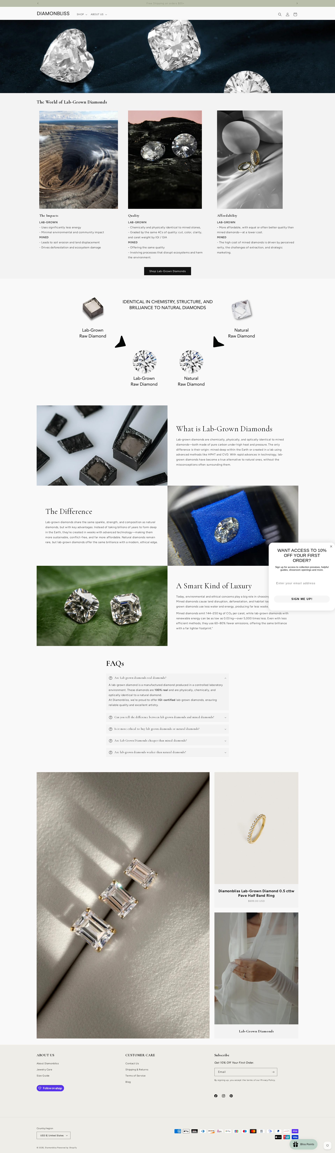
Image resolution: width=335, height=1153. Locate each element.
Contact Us (132, 1063)
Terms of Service (135, 1075)
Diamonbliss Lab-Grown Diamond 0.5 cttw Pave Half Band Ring (256, 893)
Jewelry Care (44, 1069)
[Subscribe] (273, 1072)
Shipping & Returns (136, 1069)
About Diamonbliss (48, 1063)
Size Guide (43, 1075)
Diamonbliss (51, 1148)
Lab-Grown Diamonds (256, 1031)
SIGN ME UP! (301, 599)
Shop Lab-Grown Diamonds (167, 271)
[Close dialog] (331, 546)
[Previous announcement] (38, 3)
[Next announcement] (297, 3)
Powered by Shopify (67, 1148)
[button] (82, 14)
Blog (128, 1081)
